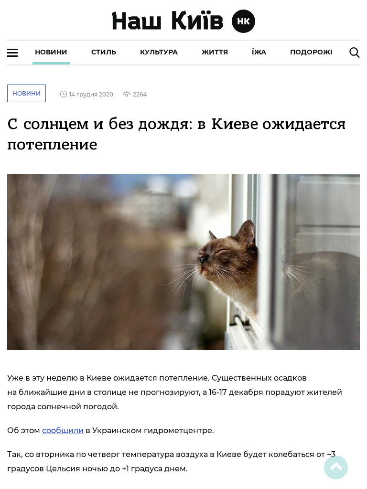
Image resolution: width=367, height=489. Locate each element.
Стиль (103, 52)
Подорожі (311, 52)
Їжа (259, 52)
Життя (215, 52)
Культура (159, 52)
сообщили (63, 430)
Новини (51, 52)
